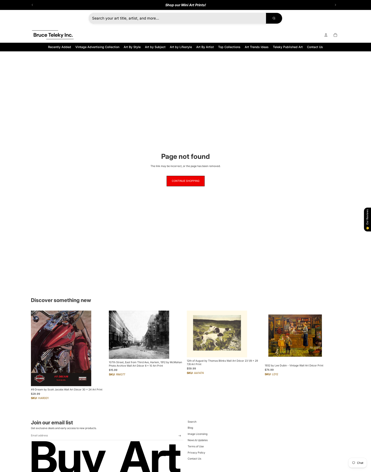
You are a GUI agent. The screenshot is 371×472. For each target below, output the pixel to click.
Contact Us (194, 458)
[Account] (326, 35)
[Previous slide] (32, 5)
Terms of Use (196, 446)
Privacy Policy (196, 452)
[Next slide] (335, 5)
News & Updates (198, 440)
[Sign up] (179, 435)
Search (192, 421)
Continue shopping (185, 180)
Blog (190, 427)
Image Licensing (197, 434)
